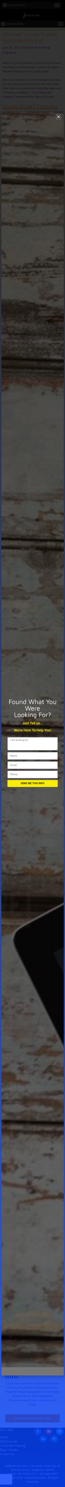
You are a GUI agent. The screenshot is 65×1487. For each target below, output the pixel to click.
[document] (32, 743)
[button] (58, 117)
